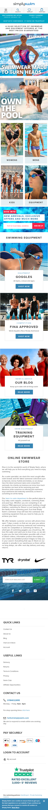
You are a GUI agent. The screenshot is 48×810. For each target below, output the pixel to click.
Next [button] (46, 78)
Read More (15, 807)
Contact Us (7, 629)
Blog (5, 638)
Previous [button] (1, 78)
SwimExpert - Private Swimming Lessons (22, 796)
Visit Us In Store (9, 643)
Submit (37, 580)
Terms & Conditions (10, 671)
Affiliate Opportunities (11, 685)
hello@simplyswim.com (18, 718)
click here (26, 710)
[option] (24, 78)
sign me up (38, 226)
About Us (7, 634)
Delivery (6, 662)
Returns (6, 667)
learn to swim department (16, 498)
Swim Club (7, 680)
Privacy (6, 676)
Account (6, 647)
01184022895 (13, 700)
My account (11, 759)
